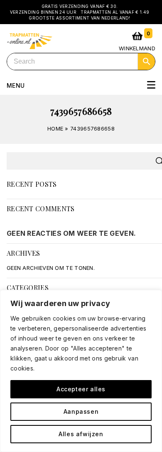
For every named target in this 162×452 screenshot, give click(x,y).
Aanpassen (81, 411)
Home (55, 128)
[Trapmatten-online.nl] (29, 40)
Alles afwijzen (81, 433)
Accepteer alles (81, 389)
